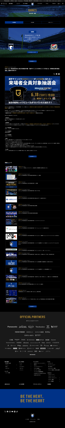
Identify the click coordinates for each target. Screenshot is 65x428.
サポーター (21, 368)
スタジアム (7, 368)
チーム (21, 363)
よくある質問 (21, 384)
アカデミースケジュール (52, 377)
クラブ (21, 364)
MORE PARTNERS (32, 354)
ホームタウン (22, 366)
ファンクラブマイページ (38, 366)
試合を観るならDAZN (32, 52)
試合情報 (14, 22)
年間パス (35, 364)
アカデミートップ (51, 374)
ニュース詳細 (7, 372)
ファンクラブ (39, 3)
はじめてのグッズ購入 (52, 368)
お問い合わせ (7, 384)
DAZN (6, 366)
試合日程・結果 (8, 363)
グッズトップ (50, 363)
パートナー (21, 369)
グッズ (47, 3)
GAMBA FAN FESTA (37, 375)
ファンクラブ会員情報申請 (38, 371)
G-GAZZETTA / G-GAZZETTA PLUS (40, 373)
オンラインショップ (51, 364)
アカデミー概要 (51, 379)
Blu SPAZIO (50, 366)
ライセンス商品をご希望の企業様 (54, 369)
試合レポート (51, 22)
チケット (6, 364)
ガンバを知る (25, 3)
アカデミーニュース (51, 376)
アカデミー (54, 3)
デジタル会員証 (36, 368)
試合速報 (32, 22)
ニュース (18, 3)
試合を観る (11, 3)
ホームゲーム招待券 (37, 369)
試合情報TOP (32, 61)
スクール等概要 (51, 381)
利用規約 (49, 384)
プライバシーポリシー (37, 384)
